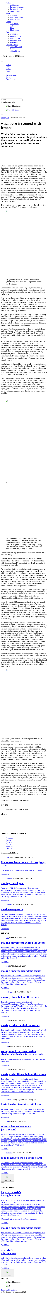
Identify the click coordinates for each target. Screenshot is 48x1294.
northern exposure (12, 909)
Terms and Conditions (9, 1290)
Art (11, 26)
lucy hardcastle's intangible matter (11, 1194)
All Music (14, 15)
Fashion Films (15, 36)
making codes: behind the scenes (20, 1025)
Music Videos (15, 38)
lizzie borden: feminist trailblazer (21, 1104)
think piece (5, 118)
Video (8, 32)
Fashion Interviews (17, 7)
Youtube (9, 848)
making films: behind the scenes (20, 996)
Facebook (9, 838)
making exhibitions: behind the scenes (23, 1074)
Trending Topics (12, 45)
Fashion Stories (16, 9)
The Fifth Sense (16, 47)
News (12, 49)
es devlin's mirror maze (8, 1251)
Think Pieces (15, 51)
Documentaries (15, 40)
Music (8, 13)
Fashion (8, 3)
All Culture (14, 24)
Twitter (8, 840)
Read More (5, 874)
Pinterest (9, 842)
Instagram (9, 846)
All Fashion (14, 5)
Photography (15, 30)
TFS (7, 857)
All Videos (14, 34)
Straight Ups (14, 11)
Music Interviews (16, 17)
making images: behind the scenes (21, 970)
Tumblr (8, 844)
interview (9, 878)
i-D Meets (14, 43)
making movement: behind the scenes (23, 942)
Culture (8, 22)
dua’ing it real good (12, 883)
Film (12, 28)
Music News (15, 20)
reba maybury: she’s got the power (21, 1157)
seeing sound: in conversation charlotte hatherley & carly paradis (22, 1053)
